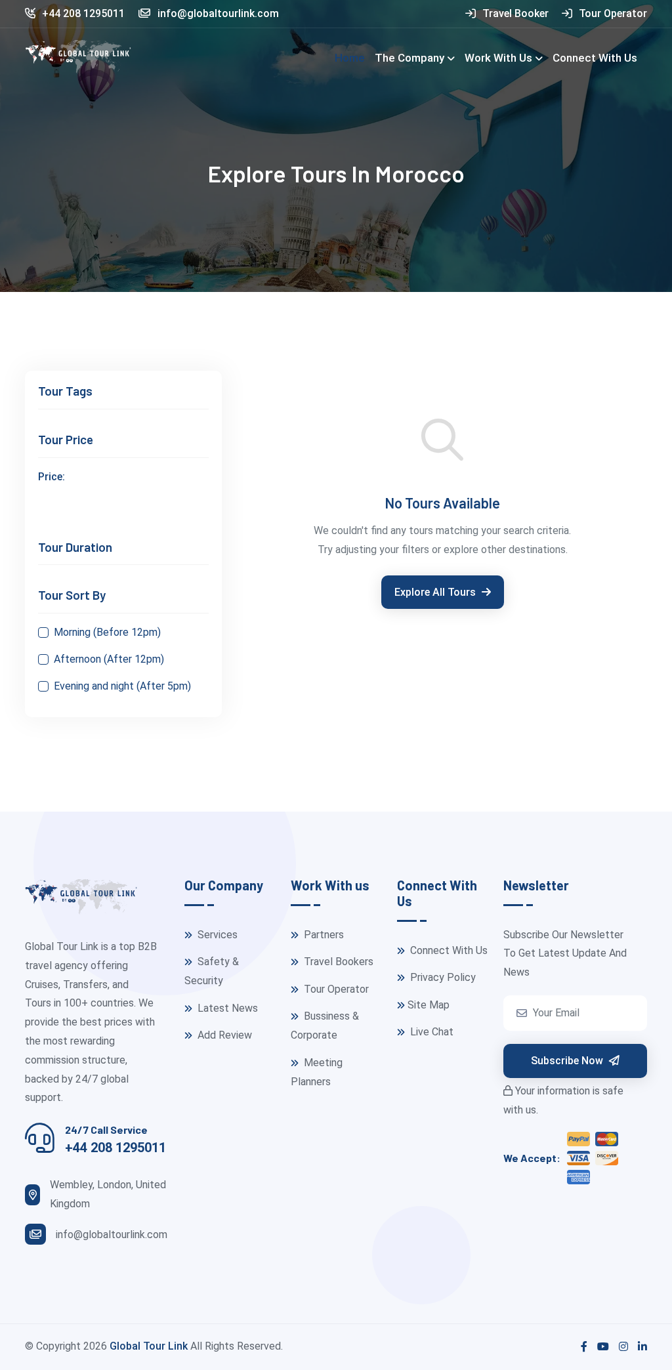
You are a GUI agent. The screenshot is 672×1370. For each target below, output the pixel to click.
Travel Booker (515, 13)
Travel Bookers (337, 961)
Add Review (223, 1035)
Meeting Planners (317, 1072)
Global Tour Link (149, 1346)
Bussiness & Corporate (325, 1025)
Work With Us (498, 57)
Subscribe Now (568, 1060)
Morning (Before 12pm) (107, 632)
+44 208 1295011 (83, 13)
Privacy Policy (442, 977)
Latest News (226, 1008)
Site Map (429, 1005)
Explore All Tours (436, 592)
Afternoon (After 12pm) (109, 659)
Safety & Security (211, 971)
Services (216, 934)
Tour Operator (613, 13)
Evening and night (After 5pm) (122, 686)
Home (350, 57)
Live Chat (430, 1032)
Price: (51, 476)
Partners (322, 934)
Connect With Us (595, 57)
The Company (409, 57)
